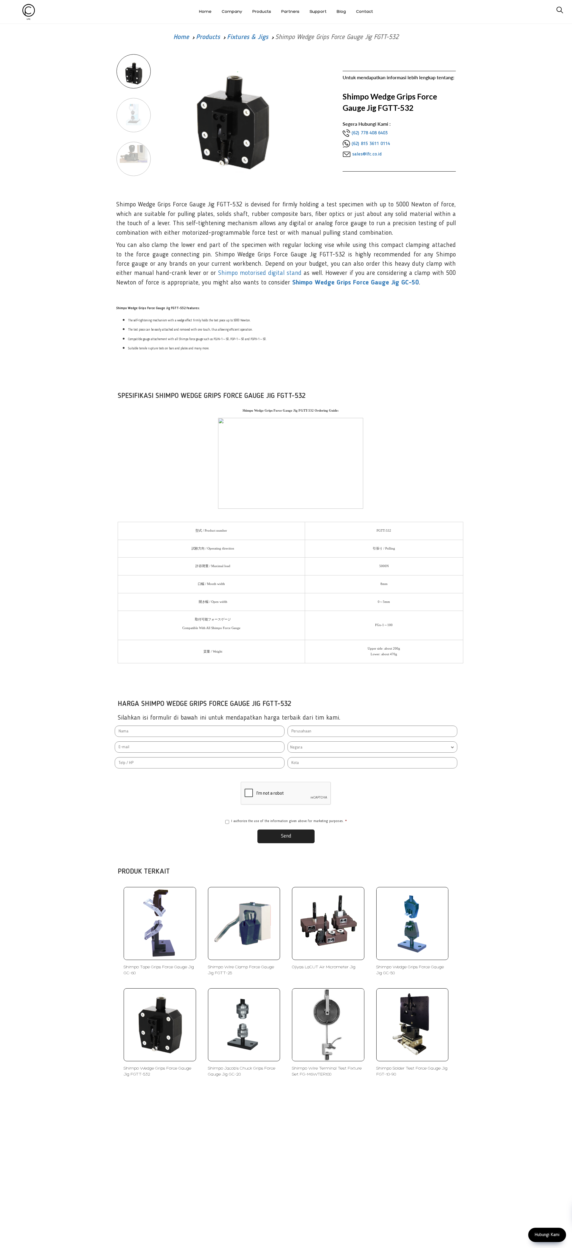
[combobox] (372, 747)
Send (286, 836)
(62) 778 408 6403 (370, 133)
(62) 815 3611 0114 (371, 143)
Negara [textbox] (296, 747)
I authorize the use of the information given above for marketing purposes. (289, 821)
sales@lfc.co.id (367, 154)
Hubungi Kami (547, 1235)
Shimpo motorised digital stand (259, 273)
